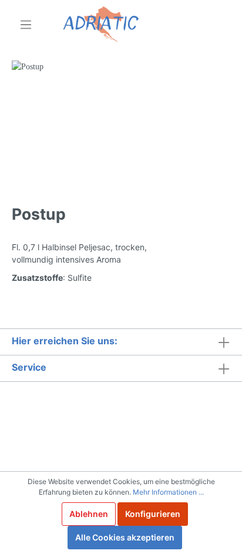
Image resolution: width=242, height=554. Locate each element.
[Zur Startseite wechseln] (101, 24)
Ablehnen (88, 514)
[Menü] (26, 24)
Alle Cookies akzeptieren (124, 537)
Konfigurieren (152, 514)
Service (29, 367)
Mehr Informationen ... (168, 492)
